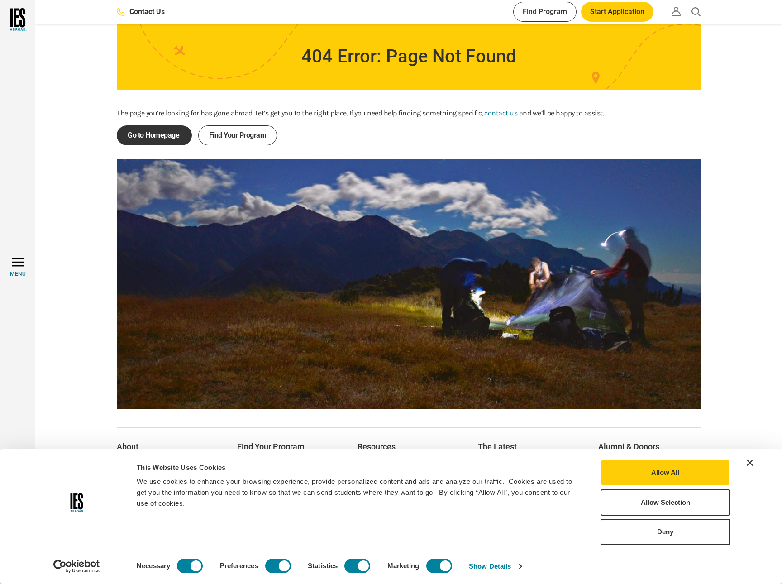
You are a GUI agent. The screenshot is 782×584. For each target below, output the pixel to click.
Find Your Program (238, 135)
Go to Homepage (154, 135)
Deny (665, 532)
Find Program (545, 11)
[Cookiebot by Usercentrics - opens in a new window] (76, 566)
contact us (500, 113)
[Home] (17, 19)
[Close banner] (750, 463)
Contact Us (147, 11)
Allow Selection (665, 502)
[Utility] (676, 11)
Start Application (617, 11)
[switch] (278, 566)
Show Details (490, 566)
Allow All (665, 472)
